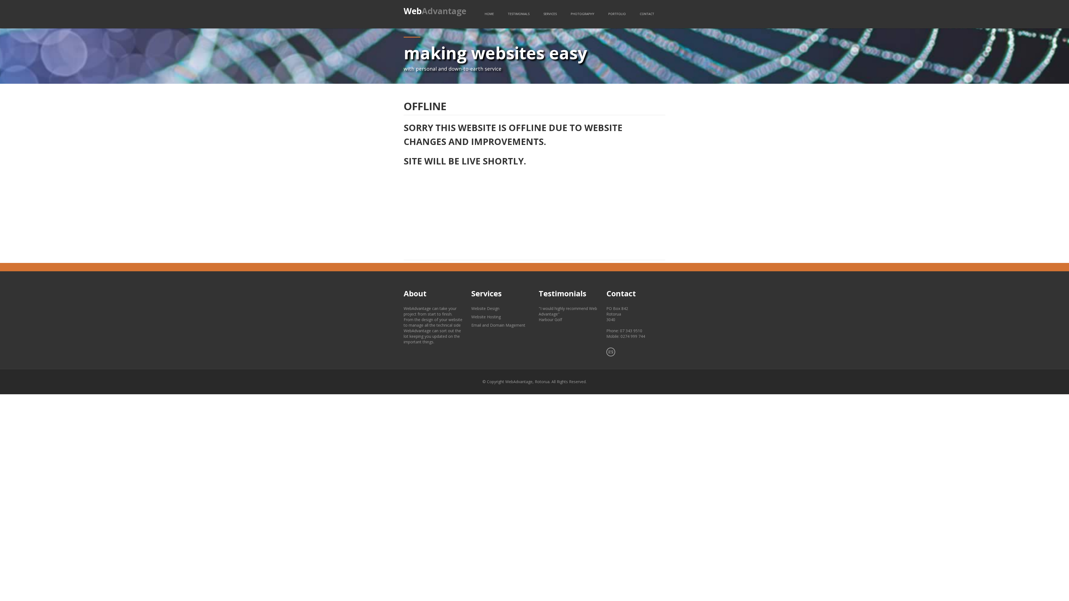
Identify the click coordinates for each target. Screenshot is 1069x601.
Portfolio (617, 14)
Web (435, 11)
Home (489, 14)
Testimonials (518, 14)
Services (550, 14)
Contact (647, 14)
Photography (582, 14)
